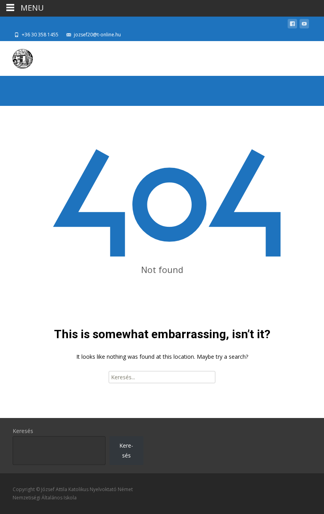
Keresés (23, 431)
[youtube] (304, 25)
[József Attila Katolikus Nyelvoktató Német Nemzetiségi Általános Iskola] (16, 57)
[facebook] (292, 25)
